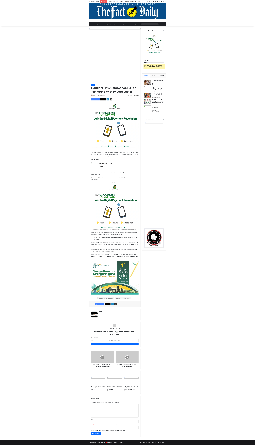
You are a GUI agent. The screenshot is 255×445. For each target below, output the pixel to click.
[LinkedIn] (108, 99)
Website (117, 424)
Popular (146, 75)
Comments (161, 75)
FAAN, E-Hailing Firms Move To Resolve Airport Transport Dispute (98, 388)
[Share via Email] (111, 99)
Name (92, 419)
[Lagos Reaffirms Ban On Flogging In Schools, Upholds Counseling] (147, 88)
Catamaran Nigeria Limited (106, 298)
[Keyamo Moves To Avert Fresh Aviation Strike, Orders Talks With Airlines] (114, 381)
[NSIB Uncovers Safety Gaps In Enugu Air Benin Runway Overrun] (94, 164)
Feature (129, 24)
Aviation (96, 81)
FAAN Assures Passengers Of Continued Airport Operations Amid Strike (131, 388)
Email (92, 424)
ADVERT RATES (163, 442)
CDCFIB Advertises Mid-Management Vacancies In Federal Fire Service (158, 101)
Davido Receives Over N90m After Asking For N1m (157, 82)
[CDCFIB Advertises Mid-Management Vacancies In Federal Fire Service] (147, 101)
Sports (136, 24)
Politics (109, 24)
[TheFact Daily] (127, 11)
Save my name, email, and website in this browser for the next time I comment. (108, 430)
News (102, 24)
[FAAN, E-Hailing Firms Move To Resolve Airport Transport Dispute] (98, 381)
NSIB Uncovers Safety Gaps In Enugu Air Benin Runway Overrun (106, 165)
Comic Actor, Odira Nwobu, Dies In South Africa (157, 95)
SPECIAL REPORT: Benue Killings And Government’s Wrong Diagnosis (157, 108)
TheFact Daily (110, 442)
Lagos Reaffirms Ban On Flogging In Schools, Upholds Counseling (158, 88)
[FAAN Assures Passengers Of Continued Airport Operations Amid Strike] (131, 381)
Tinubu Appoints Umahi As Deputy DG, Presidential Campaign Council (122, 1)
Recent (153, 75)
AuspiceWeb (121, 442)
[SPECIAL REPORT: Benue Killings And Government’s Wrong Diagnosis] (147, 107)
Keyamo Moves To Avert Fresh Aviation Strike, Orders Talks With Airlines (114, 388)
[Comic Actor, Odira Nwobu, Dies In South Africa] (147, 95)
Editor (94, 95)
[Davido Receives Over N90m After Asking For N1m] (147, 82)
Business (115, 24)
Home (97, 24)
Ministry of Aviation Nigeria (123, 298)
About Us (157, 442)
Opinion (123, 24)
